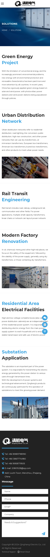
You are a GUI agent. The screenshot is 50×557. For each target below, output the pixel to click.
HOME (5, 30)
